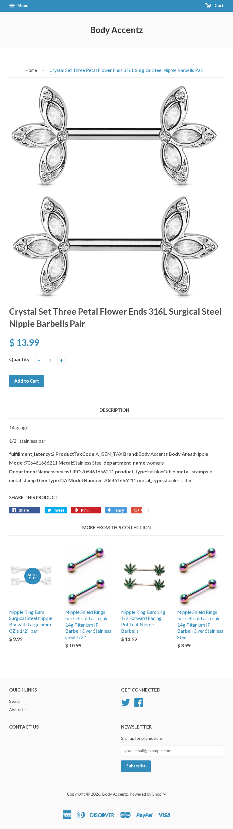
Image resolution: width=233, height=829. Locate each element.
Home (31, 70)
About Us (17, 709)
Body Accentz (116, 30)
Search (15, 701)
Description (114, 410)
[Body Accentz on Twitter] (125, 701)
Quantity (19, 359)
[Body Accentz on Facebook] (138, 701)
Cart (219, 5)
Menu (22, 5)
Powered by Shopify (148, 794)
